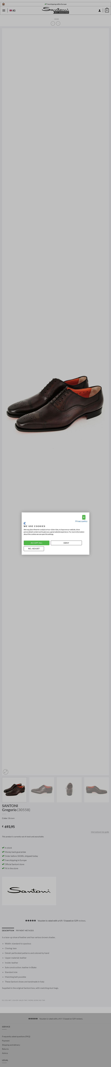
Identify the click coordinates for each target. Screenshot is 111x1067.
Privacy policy (81, 521)
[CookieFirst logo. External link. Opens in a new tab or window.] (25, 523)
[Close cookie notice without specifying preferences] (83, 517)
